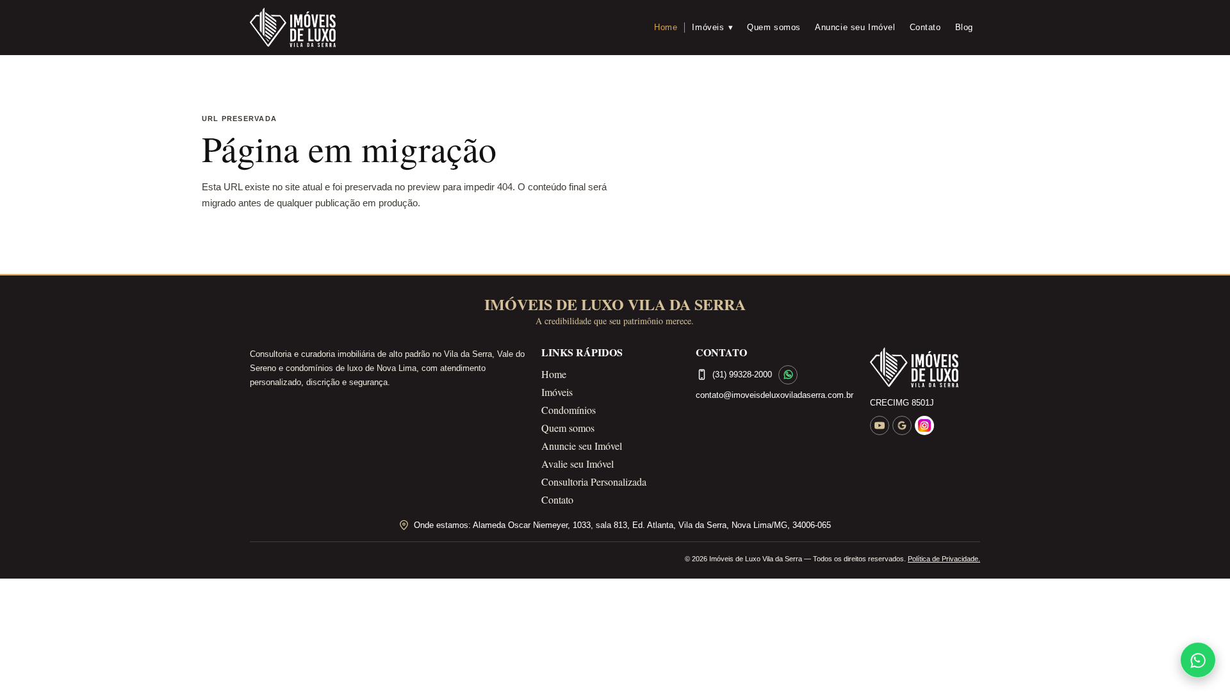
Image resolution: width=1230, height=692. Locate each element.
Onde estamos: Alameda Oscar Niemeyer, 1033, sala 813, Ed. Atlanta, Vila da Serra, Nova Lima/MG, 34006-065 (622, 525)
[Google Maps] (902, 425)
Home (665, 27)
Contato (925, 27)
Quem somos (774, 27)
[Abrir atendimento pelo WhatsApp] (1198, 660)
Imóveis (712, 27)
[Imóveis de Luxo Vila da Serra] (293, 27)
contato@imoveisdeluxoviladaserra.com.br (774, 395)
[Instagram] (924, 425)
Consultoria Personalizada (593, 481)
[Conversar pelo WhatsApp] (788, 374)
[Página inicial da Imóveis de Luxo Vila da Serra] (925, 367)
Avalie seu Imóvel (577, 463)
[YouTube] (879, 425)
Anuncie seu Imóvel (855, 27)
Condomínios (568, 409)
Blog (964, 27)
